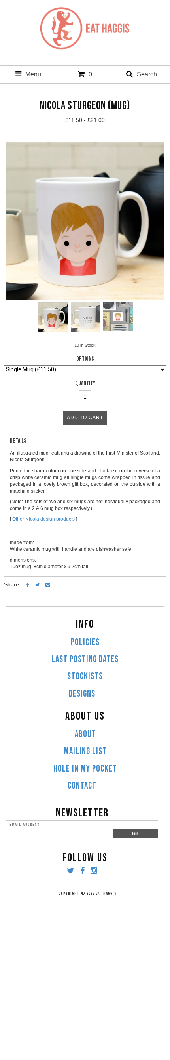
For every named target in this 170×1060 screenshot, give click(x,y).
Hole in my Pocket (85, 768)
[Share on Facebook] (27, 584)
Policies (85, 642)
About (85, 734)
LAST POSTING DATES (85, 659)
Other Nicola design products (43, 519)
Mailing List (85, 751)
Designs (82, 693)
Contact (82, 785)
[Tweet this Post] (37, 584)
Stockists (85, 676)
